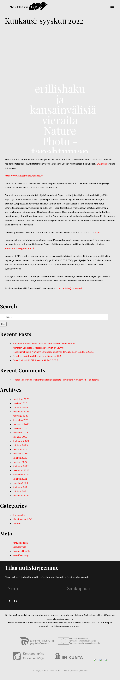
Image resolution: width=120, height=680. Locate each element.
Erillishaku (101, 163)
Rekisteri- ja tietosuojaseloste (75, 671)
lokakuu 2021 (20, 478)
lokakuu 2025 (20, 403)
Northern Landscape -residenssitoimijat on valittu (38, 347)
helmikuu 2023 (20, 449)
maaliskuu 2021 (21, 495)
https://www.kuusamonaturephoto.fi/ (24, 175)
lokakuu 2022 (20, 458)
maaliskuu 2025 (21, 411)
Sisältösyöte (19, 547)
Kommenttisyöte (21, 551)
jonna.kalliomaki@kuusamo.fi (19, 248)
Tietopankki (19, 515)
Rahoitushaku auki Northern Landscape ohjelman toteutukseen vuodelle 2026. (53, 352)
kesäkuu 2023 (20, 437)
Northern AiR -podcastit (86, 379)
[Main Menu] (112, 7)
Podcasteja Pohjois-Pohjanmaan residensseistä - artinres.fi (43, 379)
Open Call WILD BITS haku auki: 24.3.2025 (35, 360)
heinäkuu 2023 (20, 432)
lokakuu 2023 (20, 428)
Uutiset (17, 523)
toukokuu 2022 (21, 466)
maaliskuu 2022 (21, 470)
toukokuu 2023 (21, 441)
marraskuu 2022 (21, 453)
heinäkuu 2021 (20, 483)
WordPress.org (21, 555)
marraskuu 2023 (21, 424)
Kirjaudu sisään (20, 542)
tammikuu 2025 (21, 420)
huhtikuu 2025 (20, 407)
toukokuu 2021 (21, 487)
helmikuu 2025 (20, 416)
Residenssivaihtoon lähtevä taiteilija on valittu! (37, 356)
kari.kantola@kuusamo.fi (70, 288)
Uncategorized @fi (22, 519)
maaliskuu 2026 (21, 399)
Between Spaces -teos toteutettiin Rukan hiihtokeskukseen (44, 343)
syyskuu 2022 (20, 462)
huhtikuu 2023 (20, 445)
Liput (98, 232)
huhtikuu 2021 (20, 491)
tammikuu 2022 (21, 474)
